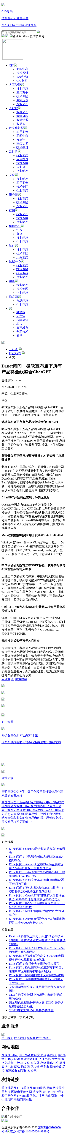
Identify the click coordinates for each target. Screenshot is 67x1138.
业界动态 (22, 112)
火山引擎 (51, 1095)
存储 (12, 210)
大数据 (13, 108)
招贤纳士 (45, 1038)
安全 (12, 175)
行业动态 (22, 88)
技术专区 (22, 96)
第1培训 (52, 1055)
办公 (19, 233)
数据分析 (22, 116)
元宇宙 (20, 316)
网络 (12, 281)
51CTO (47, 1091)
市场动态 (22, 300)
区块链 (20, 312)
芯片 (19, 323)
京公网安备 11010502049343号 (29, 1131)
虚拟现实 (21, 679)
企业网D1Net (9, 1055)
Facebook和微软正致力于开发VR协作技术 (36, 936)
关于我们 (7, 1038)
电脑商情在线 (23, 1099)
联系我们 (20, 1038)
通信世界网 (8, 1087)
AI (12, 679)
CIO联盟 (22, 80)
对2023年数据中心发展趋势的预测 (31, 1010)
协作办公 (15, 226)
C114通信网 (24, 1087)
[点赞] (33, 706)
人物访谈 (22, 76)
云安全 (20, 167)
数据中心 (15, 261)
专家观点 (22, 100)
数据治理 (22, 120)
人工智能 (15, 84)
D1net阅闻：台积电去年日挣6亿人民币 (34, 963)
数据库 (20, 123)
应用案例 (22, 92)
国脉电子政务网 (21, 1091)
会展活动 (26, 1059)
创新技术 (22, 331)
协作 (19, 230)
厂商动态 (22, 257)
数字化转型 (16, 127)
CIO (11, 65)
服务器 (13, 194)
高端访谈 (22, 143)
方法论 (20, 139)
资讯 (19, 335)
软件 (12, 245)
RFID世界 (39, 1087)
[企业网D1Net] (2, 4)
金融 (17, 1059)
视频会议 (22, 320)
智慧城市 (22, 327)
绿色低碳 (22, 273)
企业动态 (22, 104)
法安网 (37, 1091)
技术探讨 (22, 72)
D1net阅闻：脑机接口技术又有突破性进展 (36, 975)
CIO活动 (7, 11)
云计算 (13, 151)
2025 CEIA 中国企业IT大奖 (18, 25)
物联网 (13, 296)
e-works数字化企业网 (30, 1095)
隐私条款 (33, 1038)
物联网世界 (54, 1087)
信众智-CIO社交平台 (14, 18)
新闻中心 (22, 69)
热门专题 (7, 721)
